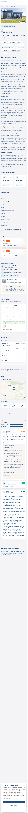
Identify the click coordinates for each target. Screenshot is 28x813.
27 (13, 322)
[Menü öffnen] (25, 2)
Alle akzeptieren (14, 802)
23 (23, 319)
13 (13, 316)
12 (10, 316)
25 (7, 322)
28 (17, 322)
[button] (13, 15)
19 (10, 319)
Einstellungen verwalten (14, 809)
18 (7, 319)
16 (23, 316)
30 (23, 322)
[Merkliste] (21, 2)
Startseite (3, 6)
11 (7, 316)
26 (10, 322)
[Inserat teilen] (6, 10)
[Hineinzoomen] (24, 395)
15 (20, 316)
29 (20, 322)
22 (20, 319)
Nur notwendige (13, 805)
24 (4, 322)
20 (13, 319)
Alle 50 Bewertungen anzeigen (10, 541)
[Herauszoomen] (24, 397)
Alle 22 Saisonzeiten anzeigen (13, 363)
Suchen (7, 6)
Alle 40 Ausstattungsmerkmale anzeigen (12, 229)
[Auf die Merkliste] (3, 10)
